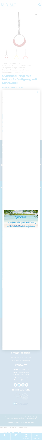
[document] (21, 220)
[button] (38, 92)
